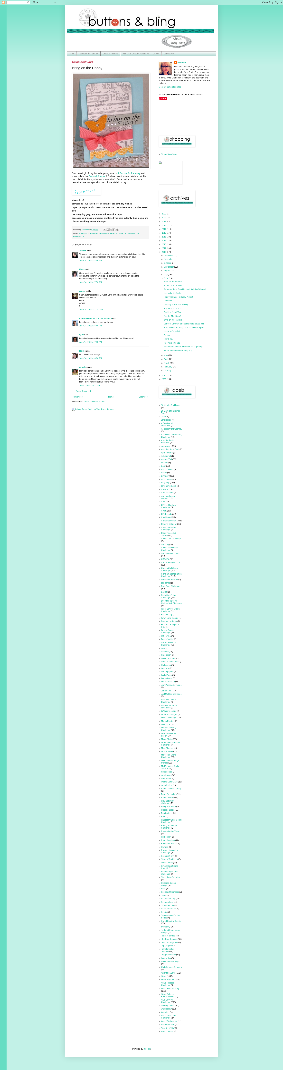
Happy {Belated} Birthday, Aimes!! (178, 297)
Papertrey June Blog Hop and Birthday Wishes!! (185, 289)
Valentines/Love (168, 973)
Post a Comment (83, 391)
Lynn (81, 334)
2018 (164, 225)
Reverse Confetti (168, 843)
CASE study (166, 514)
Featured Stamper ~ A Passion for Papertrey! (183, 347)
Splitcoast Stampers (170, 892)
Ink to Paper (166, 675)
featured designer (169, 621)
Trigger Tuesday (168, 955)
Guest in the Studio (169, 662)
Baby (163, 466)
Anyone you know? (172, 308)
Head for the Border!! (173, 281)
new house (166, 775)
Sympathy (165, 927)
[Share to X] (111, 229)
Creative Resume (110, 54)
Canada (164, 489)
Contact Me (169, 54)
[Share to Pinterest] (117, 229)
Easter (164, 592)
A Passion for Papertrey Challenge (112, 233)
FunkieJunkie (167, 639)
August (167, 271)
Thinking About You (172, 312)
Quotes (156, 54)
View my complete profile (170, 87)
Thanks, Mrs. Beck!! (172, 316)
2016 (164, 233)
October (167, 263)
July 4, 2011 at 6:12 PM (89, 385)
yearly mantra (167, 1031)
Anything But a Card (170, 449)
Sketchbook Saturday (170, 877)
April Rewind (167, 453)
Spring (164, 895)
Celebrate (168, 301)
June (166, 278)
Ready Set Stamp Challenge (169, 826)
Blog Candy (166, 479)
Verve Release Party (170, 988)
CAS (163, 502)
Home (71, 54)
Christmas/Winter (168, 521)
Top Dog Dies (167, 946)
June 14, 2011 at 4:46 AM (90, 260)
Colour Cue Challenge (171, 539)
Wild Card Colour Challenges (136, 54)
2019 (164, 221)
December (169, 255)
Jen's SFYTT (166, 691)
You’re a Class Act (172, 331)
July (166, 274)
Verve (163, 976)
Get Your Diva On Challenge (169, 644)
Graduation (166, 655)
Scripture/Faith (167, 856)
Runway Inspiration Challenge (169, 851)
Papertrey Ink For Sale (88, 54)
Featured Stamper (96, 176)
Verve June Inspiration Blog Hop (178, 350)
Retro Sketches (168, 840)
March (167, 363)
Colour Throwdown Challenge (169, 549)
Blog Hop (165, 483)
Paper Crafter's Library (171, 788)
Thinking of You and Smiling (176, 305)
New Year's (166, 778)
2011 (164, 252)
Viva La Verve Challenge (167, 1001)
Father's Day (166, 614)
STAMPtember (167, 905)
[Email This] (104, 229)
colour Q (165, 544)
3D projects (166, 420)
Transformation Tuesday (168, 950)
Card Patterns (167, 493)
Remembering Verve (170, 831)
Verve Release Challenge (167, 984)
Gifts (163, 648)
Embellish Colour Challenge (169, 596)
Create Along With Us (170, 562)
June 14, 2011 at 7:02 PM (90, 342)
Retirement (166, 837)
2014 (164, 240)
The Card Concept (169, 939)
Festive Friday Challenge (167, 631)
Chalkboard (166, 517)
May (166, 355)
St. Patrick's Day (168, 899)
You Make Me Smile (172, 293)
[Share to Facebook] (114, 229)
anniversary (166, 446)
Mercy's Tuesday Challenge (168, 729)
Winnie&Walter (167, 1024)
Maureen (182, 62)
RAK (163, 816)
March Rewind (167, 721)
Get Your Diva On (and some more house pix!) (184, 324)
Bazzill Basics (167, 469)
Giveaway (165, 652)
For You (167, 335)
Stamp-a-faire (167, 902)
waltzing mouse (168, 1005)
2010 (164, 375)
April (166, 359)
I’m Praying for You (172, 343)
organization (166, 785)
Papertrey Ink (78, 236)
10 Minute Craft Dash (170, 405)
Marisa (82, 269)
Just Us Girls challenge (171, 694)
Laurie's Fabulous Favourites (169, 706)
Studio (164, 912)
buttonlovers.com (168, 486)
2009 (164, 379)
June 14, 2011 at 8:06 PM (90, 358)
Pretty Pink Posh (168, 806)
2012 (164, 248)
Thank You (168, 339)
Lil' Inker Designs (168, 711)
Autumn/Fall (166, 459)
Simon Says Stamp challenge (169, 873)
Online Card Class (169, 782)
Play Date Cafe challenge (168, 802)
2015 (164, 237)
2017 (164, 229)
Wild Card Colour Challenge (169, 1016)
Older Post (143, 397)
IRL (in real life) (168, 681)
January (168, 370)
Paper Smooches (169, 794)
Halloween (166, 665)
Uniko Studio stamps (170, 961)
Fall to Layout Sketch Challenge (170, 610)
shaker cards (167, 863)
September (169, 267)
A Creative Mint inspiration (168, 424)
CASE (164, 511)
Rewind (164, 847)
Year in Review (168, 1028)
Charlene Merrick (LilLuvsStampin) (95, 318)
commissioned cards (170, 553)
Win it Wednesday (169, 1021)
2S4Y (163, 417)
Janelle (82, 367)
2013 (164, 244)
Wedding (165, 1012)
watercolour (166, 1009)
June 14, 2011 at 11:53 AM (91, 309)
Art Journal (166, 456)
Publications (166, 813)
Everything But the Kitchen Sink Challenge (171, 602)
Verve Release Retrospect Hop (168, 995)
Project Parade (167, 810)
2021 (164, 218)
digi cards (165, 583)
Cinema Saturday (169, 524)
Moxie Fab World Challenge (168, 756)
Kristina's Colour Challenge (168, 701)
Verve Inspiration (168, 979)
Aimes (82, 291)
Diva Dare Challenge (170, 586)
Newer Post (78, 397)
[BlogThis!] (108, 229)
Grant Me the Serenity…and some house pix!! (184, 327)
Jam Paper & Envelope (171, 685)
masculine (165, 724)
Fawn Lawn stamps (169, 618)
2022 (164, 214)
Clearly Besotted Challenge (168, 528)
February (168, 367)
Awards (164, 463)
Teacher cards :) (168, 936)
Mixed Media (167, 739)
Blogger (146, 1049)
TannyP (82, 250)
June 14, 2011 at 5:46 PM (90, 326)
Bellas (164, 473)
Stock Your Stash (168, 909)
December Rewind (169, 579)
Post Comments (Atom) (94, 401)
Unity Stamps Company (171, 967)
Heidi (81, 351)
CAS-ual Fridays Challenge (168, 506)
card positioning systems (168, 497)
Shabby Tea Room (169, 859)
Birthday (165, 476)
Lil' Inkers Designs (169, 714)
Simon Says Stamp (169, 154)
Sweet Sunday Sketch (171, 921)
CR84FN (165, 559)
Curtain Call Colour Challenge (169, 569)
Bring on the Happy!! (173, 320)
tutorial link (166, 958)
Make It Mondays (168, 718)
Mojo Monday (167, 748)
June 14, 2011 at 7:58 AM (90, 282)
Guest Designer (133, 233)
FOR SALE (166, 636)
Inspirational (166, 678)
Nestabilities (166, 772)
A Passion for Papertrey (129, 173)
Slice (163, 889)
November (169, 259)
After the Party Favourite (167, 441)
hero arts (165, 668)
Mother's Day (167, 751)
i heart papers (167, 672)
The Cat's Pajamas (169, 942)
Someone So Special (173, 285)
